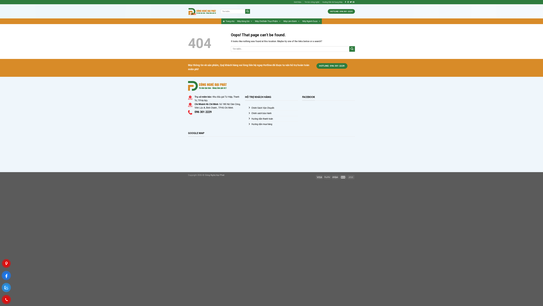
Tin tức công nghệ (312, 2)
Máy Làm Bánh (290, 21)
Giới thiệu (297, 2)
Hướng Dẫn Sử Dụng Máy (332, 2)
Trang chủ (230, 21)
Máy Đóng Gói (243, 21)
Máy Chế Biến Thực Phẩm (266, 21)
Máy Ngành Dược (310, 21)
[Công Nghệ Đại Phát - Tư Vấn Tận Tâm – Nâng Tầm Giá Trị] (202, 11)
